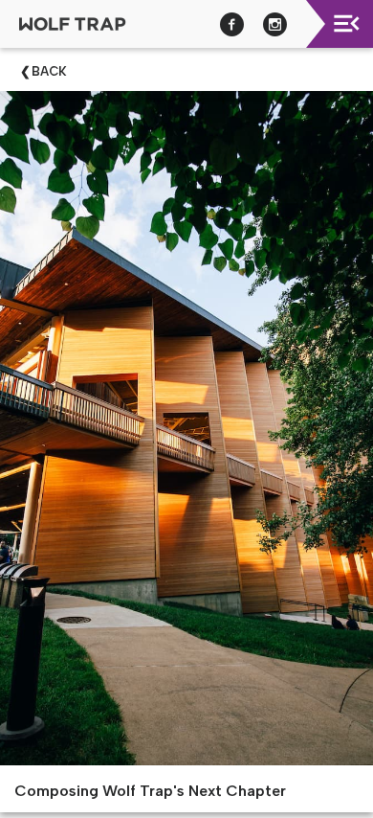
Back (49, 71)
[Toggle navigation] (346, 23)
